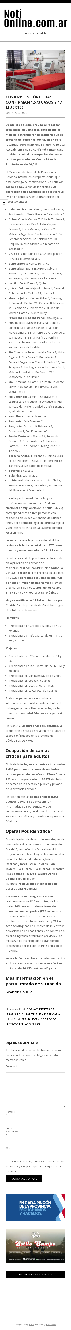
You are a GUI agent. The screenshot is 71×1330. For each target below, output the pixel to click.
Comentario (10, 1068)
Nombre (10, 1113)
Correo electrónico (10, 1131)
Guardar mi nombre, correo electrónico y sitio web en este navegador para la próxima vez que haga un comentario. (35, 1166)
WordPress (51, 1324)
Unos (31, 1324)
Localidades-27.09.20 (20, 992)
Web (8, 1148)
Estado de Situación (40, 984)
